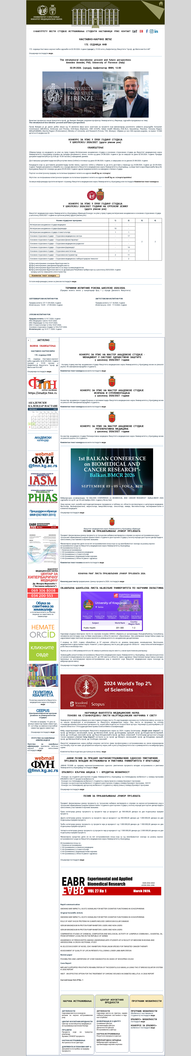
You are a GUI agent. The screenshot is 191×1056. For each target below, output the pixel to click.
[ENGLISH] (141, 31)
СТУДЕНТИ (91, 31)
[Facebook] (147, 31)
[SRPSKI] (134, 31)
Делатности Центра (105, 1027)
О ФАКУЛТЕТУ (40, 31)
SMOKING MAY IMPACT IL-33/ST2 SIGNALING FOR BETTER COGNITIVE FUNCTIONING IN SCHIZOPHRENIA (102, 909)
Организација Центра (106, 1025)
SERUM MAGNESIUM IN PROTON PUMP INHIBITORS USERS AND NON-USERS (91, 925)
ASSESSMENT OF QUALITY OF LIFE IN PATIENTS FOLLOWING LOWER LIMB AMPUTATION (95, 951)
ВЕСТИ (52, 31)
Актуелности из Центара (72, 1042)
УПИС (117, 31)
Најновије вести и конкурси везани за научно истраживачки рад (77, 1015)
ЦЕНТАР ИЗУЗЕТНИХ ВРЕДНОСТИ (112, 1001)
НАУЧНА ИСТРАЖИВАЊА (77, 1001)
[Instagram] (151, 31)
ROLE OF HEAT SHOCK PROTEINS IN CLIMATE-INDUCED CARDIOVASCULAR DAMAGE (94, 921)
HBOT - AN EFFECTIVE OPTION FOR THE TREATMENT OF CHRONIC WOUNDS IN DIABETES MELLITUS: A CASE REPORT (107, 974)
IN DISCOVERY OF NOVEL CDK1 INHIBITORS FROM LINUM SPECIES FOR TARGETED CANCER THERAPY (104, 946)
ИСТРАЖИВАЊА (76, 31)
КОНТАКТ (126, 31)
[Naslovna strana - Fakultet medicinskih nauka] (95, 14)
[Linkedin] (156, 31)
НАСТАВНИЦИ (105, 31)
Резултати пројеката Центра (109, 1036)
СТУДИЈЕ (62, 31)
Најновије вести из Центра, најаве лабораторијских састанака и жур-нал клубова (112, 1015)
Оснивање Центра (104, 1023)
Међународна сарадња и (107, 1042)
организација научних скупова (109, 1044)
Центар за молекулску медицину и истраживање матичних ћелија (76, 1025)
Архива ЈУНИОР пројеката (73, 1036)
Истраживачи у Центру (106, 1030)
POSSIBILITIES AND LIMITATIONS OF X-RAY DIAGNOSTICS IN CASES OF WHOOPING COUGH (97, 959)
